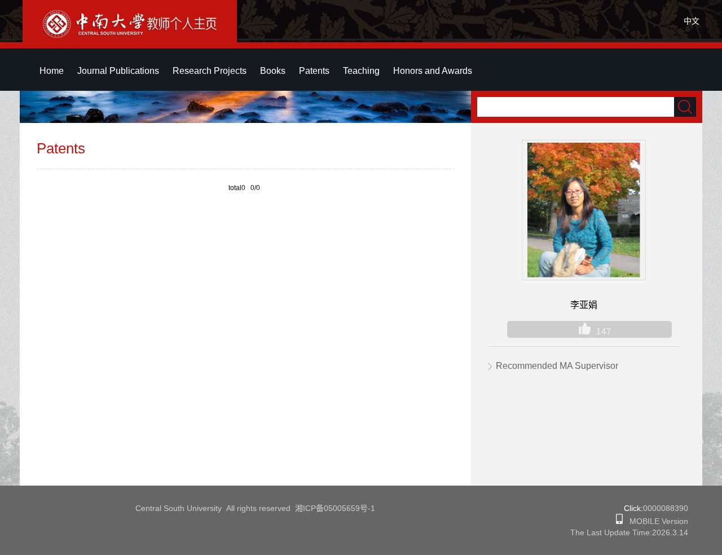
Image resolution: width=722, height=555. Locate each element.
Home (51, 71)
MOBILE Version (655, 521)
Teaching (361, 71)
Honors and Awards (432, 71)
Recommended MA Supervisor (557, 366)
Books (272, 71)
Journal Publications (118, 71)
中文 (691, 20)
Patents (314, 71)
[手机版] (619, 521)
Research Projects (209, 71)
